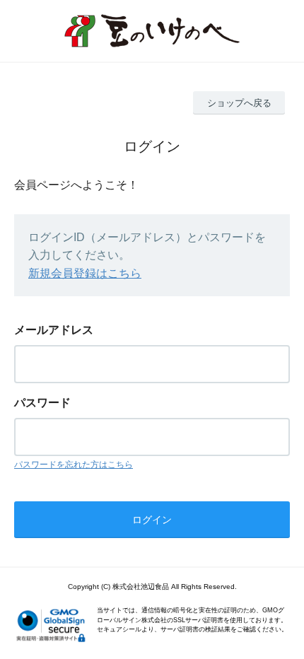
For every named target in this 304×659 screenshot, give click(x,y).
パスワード (42, 403)
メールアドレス (53, 330)
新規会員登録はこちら (84, 273)
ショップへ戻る (239, 103)
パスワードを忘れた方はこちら (73, 465)
